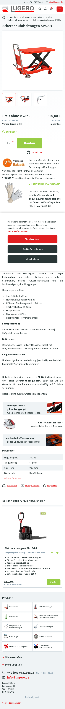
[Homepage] (18, 9)
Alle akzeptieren (32, 239)
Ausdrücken (12, 485)
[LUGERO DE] (3, 17)
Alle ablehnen (32, 259)
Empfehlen (52, 485)
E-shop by (32, 697)
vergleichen (37, 152)
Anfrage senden (32, 485)
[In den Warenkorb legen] (29, 143)
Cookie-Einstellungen (33, 249)
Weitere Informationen (18, 231)
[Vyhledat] (40, 9)
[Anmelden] (46, 9)
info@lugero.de (55, 2)
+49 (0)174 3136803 (35, 2)
